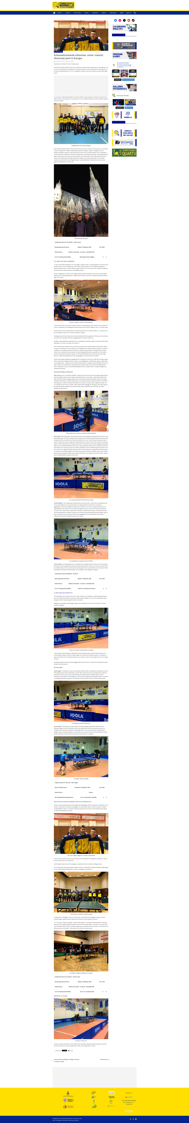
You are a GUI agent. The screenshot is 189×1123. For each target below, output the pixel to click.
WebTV (122, 12)
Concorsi (95, 12)
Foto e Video (77, 12)
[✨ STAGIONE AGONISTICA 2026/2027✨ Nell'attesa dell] (133, 73)
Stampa (104, 12)
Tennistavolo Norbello (69, 61)
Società (59, 12)
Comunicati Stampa (58, 51)
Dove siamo (113, 12)
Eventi (86, 12)
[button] (62, 13)
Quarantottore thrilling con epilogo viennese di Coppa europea (66, 1060)
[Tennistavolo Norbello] (54, 13)
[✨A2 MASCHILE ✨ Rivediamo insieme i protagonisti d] (124, 73)
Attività (67, 12)
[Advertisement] (81, 85)
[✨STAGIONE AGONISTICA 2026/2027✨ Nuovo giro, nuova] (116, 73)
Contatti (128, 12)
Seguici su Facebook (118, 35)
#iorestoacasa (104, 1059)
